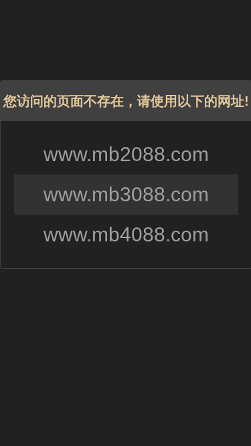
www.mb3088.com (126, 194)
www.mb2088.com (126, 154)
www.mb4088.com (126, 234)
